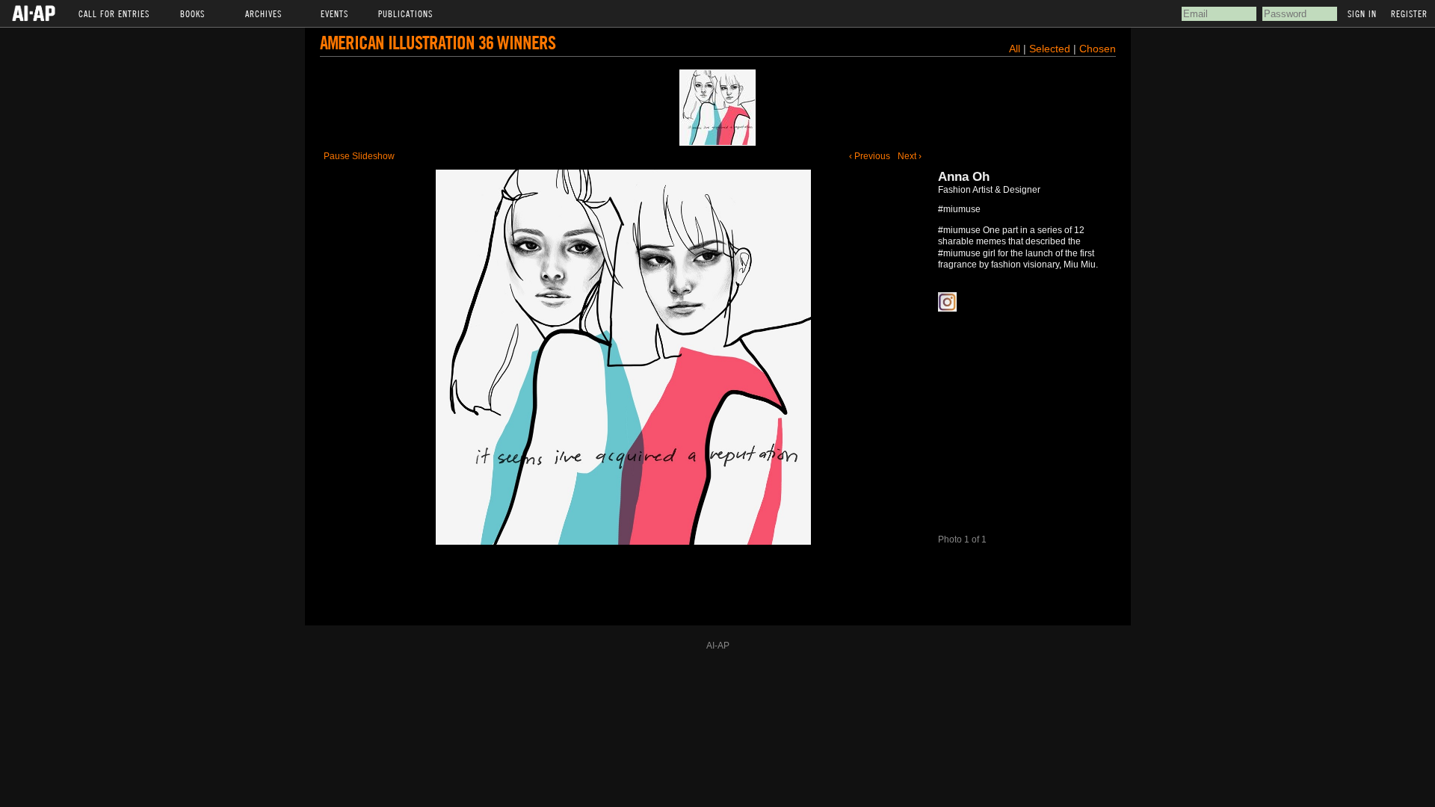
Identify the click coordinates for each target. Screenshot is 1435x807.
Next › (910, 156)
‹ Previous (869, 156)
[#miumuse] (717, 107)
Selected (1051, 49)
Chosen (1097, 49)
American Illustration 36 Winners (437, 42)
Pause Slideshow (359, 156)
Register (1409, 13)
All (1014, 49)
